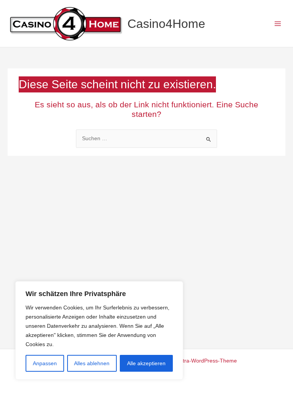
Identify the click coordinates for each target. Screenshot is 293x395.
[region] (99, 330)
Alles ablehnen (91, 363)
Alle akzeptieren (146, 363)
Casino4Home (166, 24)
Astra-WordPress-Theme (207, 361)
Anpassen (45, 363)
